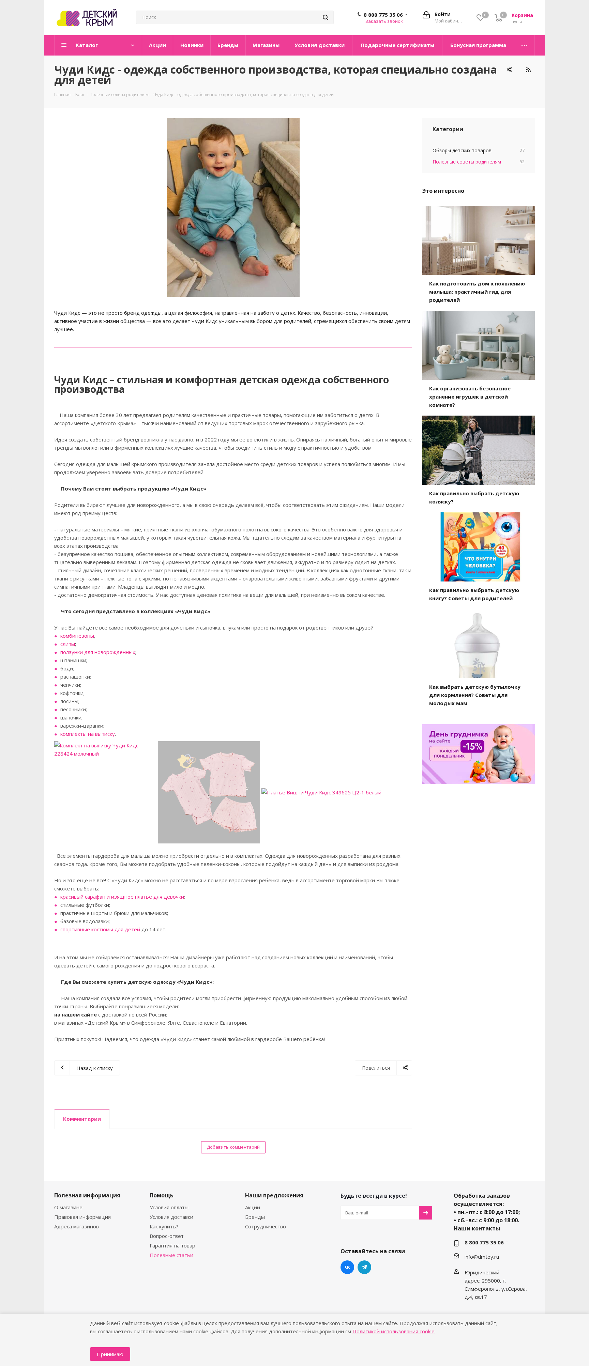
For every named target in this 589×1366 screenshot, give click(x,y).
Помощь (161, 1195)
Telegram (364, 1267)
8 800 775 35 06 (383, 15)
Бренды (255, 1216)
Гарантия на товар (172, 1245)
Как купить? (164, 1226)
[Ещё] (524, 45)
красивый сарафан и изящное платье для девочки (122, 896)
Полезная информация (87, 1195)
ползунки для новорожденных (97, 652)
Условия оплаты (169, 1207)
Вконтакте (347, 1267)
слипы (67, 643)
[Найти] (325, 17)
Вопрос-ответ (167, 1235)
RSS (528, 70)
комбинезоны (77, 635)
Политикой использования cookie (393, 1331)
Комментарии (82, 1118)
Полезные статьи (171, 1255)
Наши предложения (274, 1195)
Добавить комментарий (233, 1147)
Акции (252, 1207)
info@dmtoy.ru (482, 1256)
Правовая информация (82, 1216)
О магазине (68, 1207)
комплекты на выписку (87, 733)
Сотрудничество (265, 1226)
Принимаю (110, 1354)
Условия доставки (171, 1216)
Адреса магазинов (76, 1226)
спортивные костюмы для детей (100, 929)
